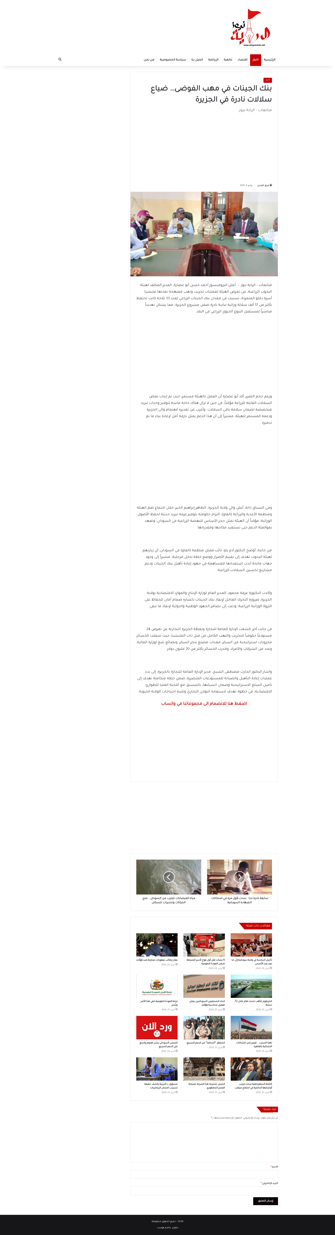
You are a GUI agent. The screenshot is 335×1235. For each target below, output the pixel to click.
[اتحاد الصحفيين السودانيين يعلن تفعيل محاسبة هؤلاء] (204, 986)
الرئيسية (269, 60)
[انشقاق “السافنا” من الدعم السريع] (204, 1027)
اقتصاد (242, 60)
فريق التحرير (263, 185)
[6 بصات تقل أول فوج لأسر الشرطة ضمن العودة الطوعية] (204, 945)
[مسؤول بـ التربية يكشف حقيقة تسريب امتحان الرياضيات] (157, 1069)
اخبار (255, 60)
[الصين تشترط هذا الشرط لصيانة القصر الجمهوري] (204, 1069)
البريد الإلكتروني (269, 1183)
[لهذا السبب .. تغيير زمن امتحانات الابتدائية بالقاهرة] (251, 1027)
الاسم (274, 1167)
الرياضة (213, 60)
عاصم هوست (164, 1228)
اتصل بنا (197, 60)
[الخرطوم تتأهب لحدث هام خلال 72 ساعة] (251, 986)
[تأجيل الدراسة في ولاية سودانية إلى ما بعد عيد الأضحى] (251, 945)
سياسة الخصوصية (173, 60)
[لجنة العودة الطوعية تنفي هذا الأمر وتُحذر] (157, 986)
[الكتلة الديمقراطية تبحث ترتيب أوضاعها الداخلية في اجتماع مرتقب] (251, 1069)
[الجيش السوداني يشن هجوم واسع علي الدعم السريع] (157, 1027)
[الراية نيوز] (251, 27)
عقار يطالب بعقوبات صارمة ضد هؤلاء (157, 960)
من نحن (149, 60)
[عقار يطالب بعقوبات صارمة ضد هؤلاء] (157, 945)
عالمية (228, 60)
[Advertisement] (204, 146)
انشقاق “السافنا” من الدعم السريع (206, 1043)
